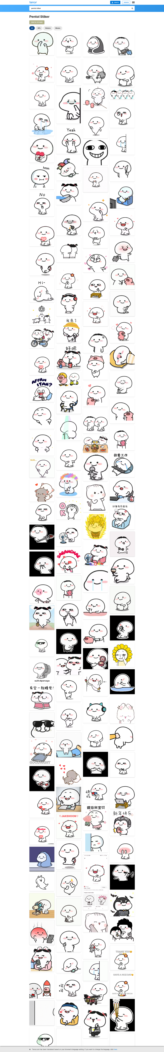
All (32, 28)
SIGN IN (126, 2)
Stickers (48, 28)
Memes (57, 28)
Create (116, 2)
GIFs (39, 28)
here (115, 1049)
